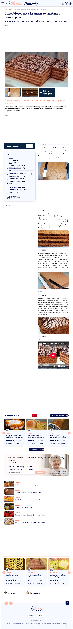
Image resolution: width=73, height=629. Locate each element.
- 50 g (17, 187)
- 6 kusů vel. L (16, 158)
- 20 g (13, 192)
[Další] (69, 433)
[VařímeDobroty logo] (22, 3)
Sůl (10, 160)
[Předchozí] (4, 433)
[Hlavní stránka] (36, 609)
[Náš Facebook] (11, 603)
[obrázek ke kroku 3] (53, 280)
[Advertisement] (36, 38)
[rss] (6, 603)
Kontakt (31, 615)
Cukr (10, 163)
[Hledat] (63, 3)
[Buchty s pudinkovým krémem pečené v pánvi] (36, 424)
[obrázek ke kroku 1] (53, 171)
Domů (6, 9)
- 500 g (20, 174)
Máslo (11, 192)
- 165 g (13, 163)
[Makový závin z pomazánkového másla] (58, 424)
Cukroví (8, 572)
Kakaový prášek (15, 168)
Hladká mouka (14, 165)
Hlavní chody (32, 572)
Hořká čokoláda (15, 187)
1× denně (12, 469)
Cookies (40, 615)
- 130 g (17, 165)
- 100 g (17, 176)
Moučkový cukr (14, 176)
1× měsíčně (29, 469)
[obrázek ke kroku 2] (53, 239)
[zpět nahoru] (67, 603)
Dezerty (12, 9)
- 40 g (17, 168)
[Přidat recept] (67, 3)
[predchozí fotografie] (4, 69)
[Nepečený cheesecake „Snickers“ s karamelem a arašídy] (14, 424)
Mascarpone (13, 179)
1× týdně (20, 469)
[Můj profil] (70, 3)
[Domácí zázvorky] (14, 564)
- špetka (13, 160)
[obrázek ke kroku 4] (53, 325)
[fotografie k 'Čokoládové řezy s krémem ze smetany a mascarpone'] (36, 69)
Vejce (11, 158)
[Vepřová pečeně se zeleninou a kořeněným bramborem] (36, 564)
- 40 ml (18, 189)
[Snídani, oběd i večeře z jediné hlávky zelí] (58, 564)
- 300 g (16, 179)
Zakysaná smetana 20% (17, 174)
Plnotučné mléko (15, 189)
